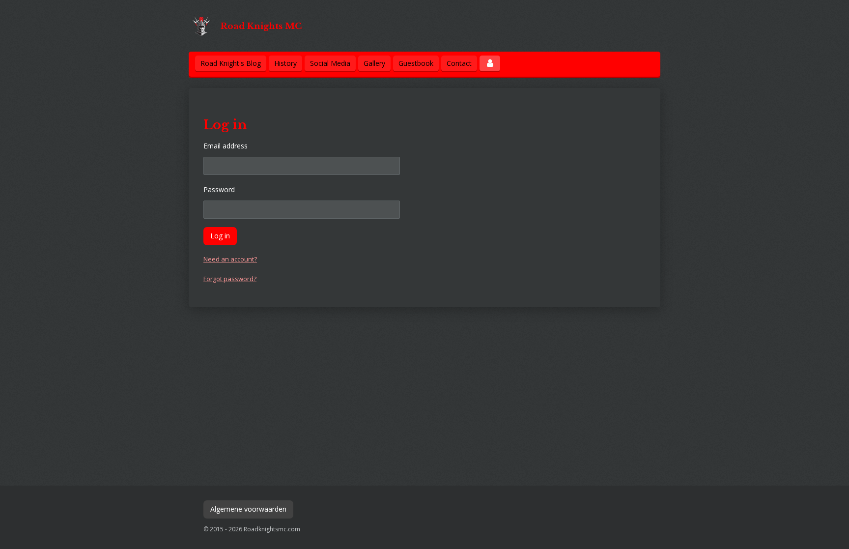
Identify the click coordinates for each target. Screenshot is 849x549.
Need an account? (230, 259)
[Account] (490, 63)
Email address (225, 145)
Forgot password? (229, 278)
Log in (220, 235)
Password (219, 189)
